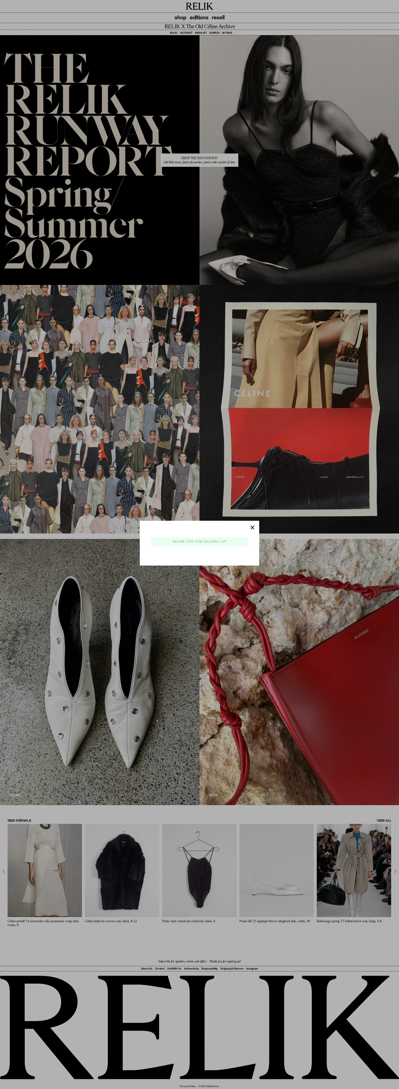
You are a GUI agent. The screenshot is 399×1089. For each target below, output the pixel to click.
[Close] (252, 527)
